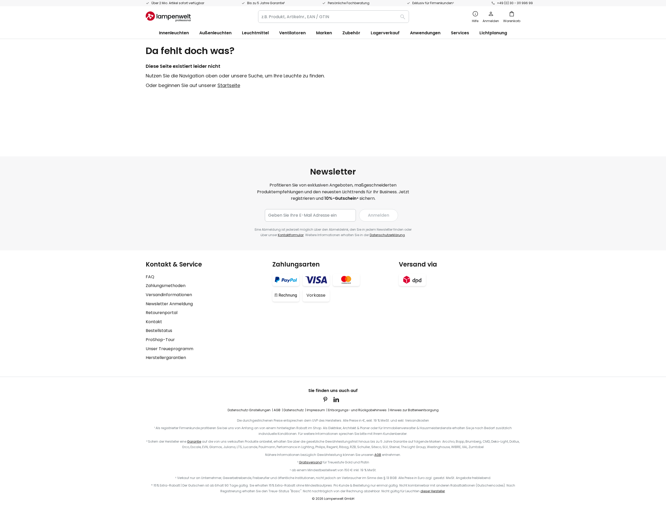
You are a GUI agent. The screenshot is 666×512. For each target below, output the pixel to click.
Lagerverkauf (385, 33)
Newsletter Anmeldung (169, 304)
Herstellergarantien (166, 358)
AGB (277, 410)
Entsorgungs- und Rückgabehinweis (357, 410)
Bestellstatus (159, 331)
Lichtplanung (493, 33)
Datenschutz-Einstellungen (249, 410)
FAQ (150, 277)
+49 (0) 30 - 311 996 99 (515, 3)
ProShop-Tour (160, 340)
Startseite (228, 85)
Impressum (316, 410)
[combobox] (333, 17)
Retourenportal (161, 313)
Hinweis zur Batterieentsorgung (414, 410)
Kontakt (154, 322)
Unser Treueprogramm (169, 349)
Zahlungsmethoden (165, 286)
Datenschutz (294, 410)
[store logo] (168, 16)
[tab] (206, 311)
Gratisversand (310, 462)
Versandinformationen (169, 295)
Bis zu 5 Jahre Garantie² (266, 3)
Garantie (194, 441)
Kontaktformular (291, 235)
